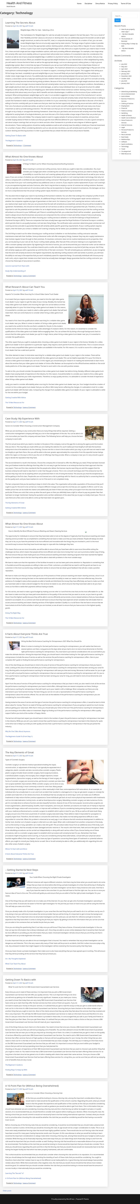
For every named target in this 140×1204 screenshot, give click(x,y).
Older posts (7, 1191)
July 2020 (124, 81)
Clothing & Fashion (127, 103)
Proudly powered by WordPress (63, 1199)
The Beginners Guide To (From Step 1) (18, 736)
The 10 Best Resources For (14, 403)
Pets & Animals (126, 134)
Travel (123, 149)
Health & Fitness (126, 115)
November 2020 (126, 76)
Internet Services (126, 125)
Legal (123, 127)
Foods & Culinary (126, 111)
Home (79, 3)
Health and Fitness (19, 3)
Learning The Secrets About (20, 22)
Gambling (124, 113)
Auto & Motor (125, 96)
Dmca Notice (100, 3)
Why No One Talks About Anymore (17, 731)
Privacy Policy (113, 3)
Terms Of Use (126, 3)
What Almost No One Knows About (24, 156)
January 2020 (125, 83)
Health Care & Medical (128, 118)
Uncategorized (126, 151)
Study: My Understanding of (15, 271)
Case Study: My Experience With (22, 418)
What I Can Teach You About (15, 964)
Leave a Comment (29, 276)
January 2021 (125, 74)
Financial (124, 108)
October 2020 (125, 78)
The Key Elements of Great (14, 503)
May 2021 (124, 66)
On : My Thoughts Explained (15, 959)
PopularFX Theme (82, 1199)
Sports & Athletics (127, 144)
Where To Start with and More (16, 849)
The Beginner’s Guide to (14, 141)
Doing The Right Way (12, 613)
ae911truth (29, 26)
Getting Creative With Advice (15, 397)
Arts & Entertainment (128, 94)
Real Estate (124, 137)
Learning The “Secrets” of (14, 1173)
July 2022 (124, 64)
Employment (125, 106)
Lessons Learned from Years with (17, 266)
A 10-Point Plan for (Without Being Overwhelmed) (32, 1085)
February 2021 (125, 71)
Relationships (125, 139)
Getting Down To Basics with (15, 136)
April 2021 (124, 69)
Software (124, 142)
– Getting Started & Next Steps (21, 869)
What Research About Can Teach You (25, 286)
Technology (17, 145)
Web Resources (126, 154)
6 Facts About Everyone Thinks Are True (26, 633)
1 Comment (27, 145)
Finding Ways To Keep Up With (16, 1070)
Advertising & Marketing (129, 91)
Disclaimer (88, 3)
